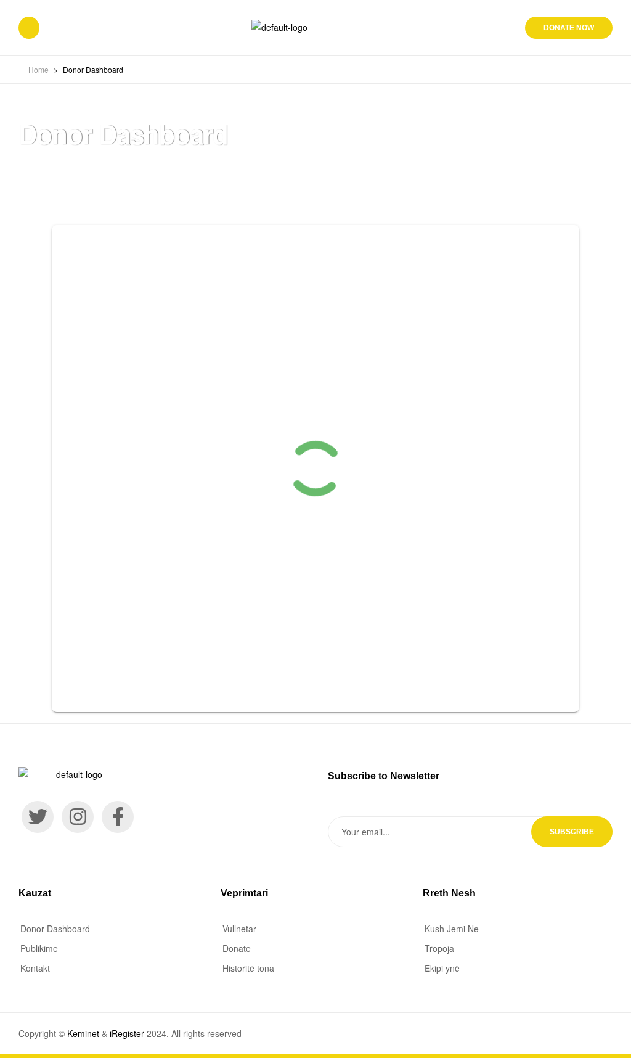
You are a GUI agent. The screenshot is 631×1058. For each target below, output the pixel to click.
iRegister (127, 1033)
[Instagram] (78, 817)
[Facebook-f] (118, 817)
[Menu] (28, 28)
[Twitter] (38, 817)
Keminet (83, 1033)
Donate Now (568, 27)
